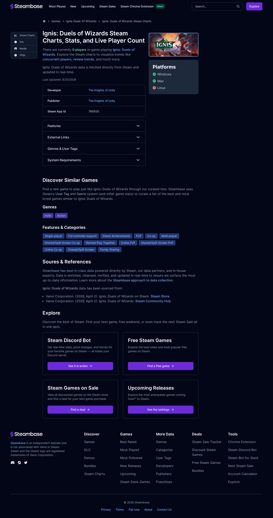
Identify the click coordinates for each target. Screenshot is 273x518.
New (73, 6)
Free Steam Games (206, 463)
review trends (83, 59)
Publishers (163, 474)
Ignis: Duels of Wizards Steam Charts (126, 21)
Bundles (90, 466)
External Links (58, 137)
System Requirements (64, 160)
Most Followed (131, 458)
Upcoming (88, 6)
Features (54, 126)
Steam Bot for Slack (243, 458)
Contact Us (164, 509)
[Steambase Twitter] (25, 462)
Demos (89, 458)
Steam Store (160, 296)
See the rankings (158, 409)
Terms (120, 509)
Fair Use (134, 509)
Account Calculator (242, 474)
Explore (254, 6)
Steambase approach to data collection (143, 280)
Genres (161, 442)
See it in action (78, 366)
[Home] (44, 21)
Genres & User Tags (63, 149)
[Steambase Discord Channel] (13, 462)
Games (56, 21)
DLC (87, 450)
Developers (164, 466)
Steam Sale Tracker (206, 442)
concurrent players (57, 59)
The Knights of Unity (102, 90)
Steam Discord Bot (242, 450)
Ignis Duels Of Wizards (81, 21)
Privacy (106, 509)
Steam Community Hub (153, 301)
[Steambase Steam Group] (19, 462)
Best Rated (128, 442)
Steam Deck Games (135, 482)
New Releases (130, 466)
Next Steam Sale (240, 466)
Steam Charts (94, 474)
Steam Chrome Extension (137, 6)
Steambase (18, 443)
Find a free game (158, 366)
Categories (164, 450)
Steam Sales (107, 6)
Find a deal (78, 409)
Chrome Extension (242, 442)
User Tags (163, 458)
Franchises (164, 482)
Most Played (57, 6)
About (148, 509)
